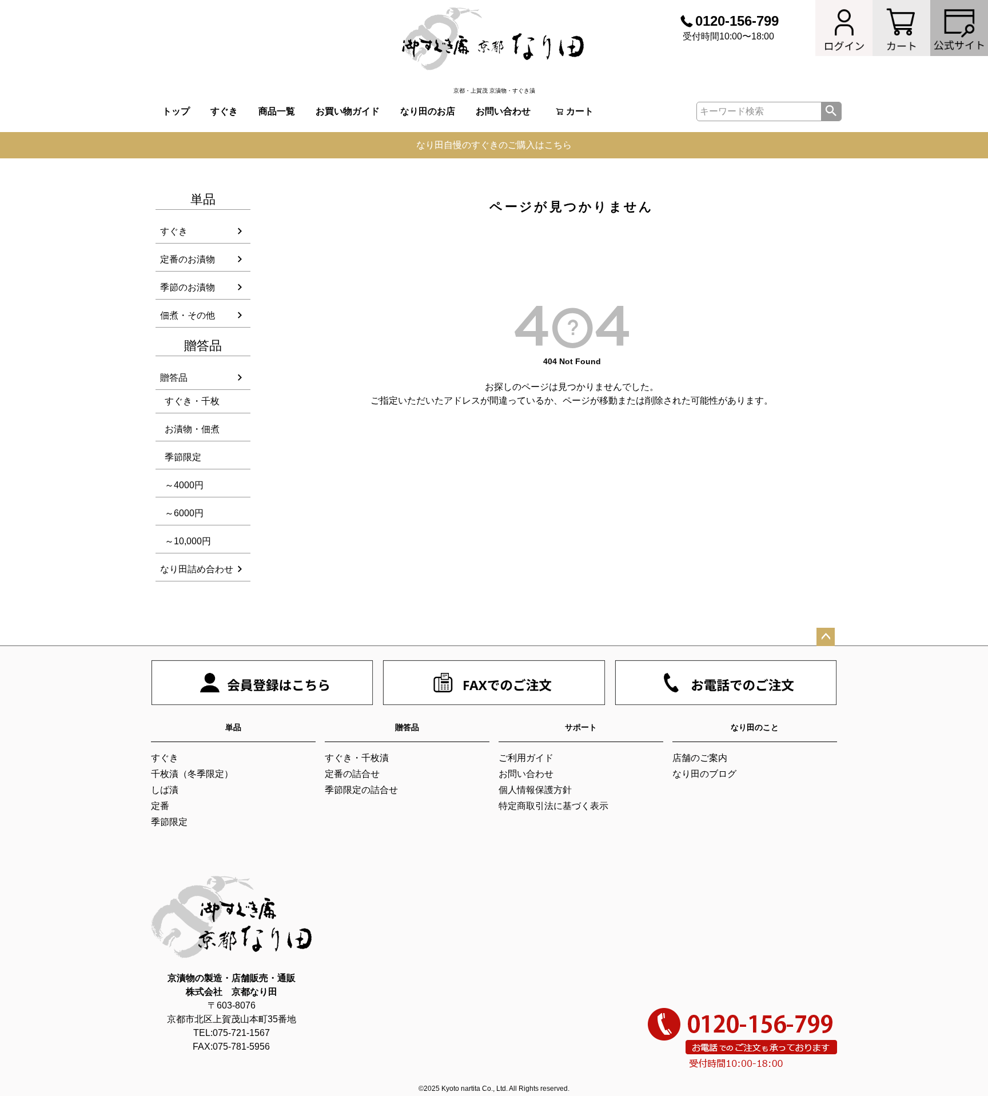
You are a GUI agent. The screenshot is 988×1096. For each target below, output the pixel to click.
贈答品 (174, 377)
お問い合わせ (503, 111)
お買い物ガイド (348, 111)
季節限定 (183, 457)
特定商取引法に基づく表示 (553, 806)
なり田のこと (755, 727)
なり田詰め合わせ (196, 569)
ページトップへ (825, 637)
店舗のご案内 (699, 758)
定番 (160, 806)
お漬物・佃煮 (192, 429)
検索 (831, 111)
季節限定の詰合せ (361, 790)
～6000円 (184, 513)
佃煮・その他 (187, 315)
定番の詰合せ (352, 774)
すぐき (224, 111)
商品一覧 (276, 111)
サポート (581, 727)
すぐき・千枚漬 (357, 758)
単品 (233, 727)
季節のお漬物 (187, 287)
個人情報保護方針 (535, 790)
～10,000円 (188, 541)
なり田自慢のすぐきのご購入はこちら (494, 145)
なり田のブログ (704, 774)
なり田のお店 (427, 111)
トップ (176, 111)
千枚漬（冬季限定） (192, 774)
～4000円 (184, 485)
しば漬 (164, 790)
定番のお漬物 (187, 259)
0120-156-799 (737, 21)
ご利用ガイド (526, 758)
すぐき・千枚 (192, 401)
